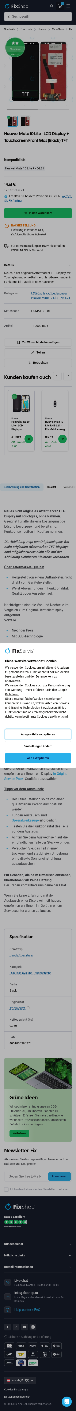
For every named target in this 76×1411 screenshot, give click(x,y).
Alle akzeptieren (38, 758)
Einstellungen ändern (38, 746)
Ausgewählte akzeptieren (38, 734)
